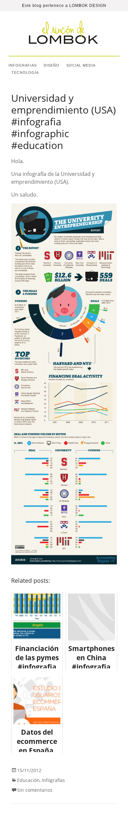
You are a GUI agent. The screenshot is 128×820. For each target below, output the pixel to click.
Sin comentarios (35, 790)
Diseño (51, 65)
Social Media (81, 65)
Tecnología (25, 72)
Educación (28, 780)
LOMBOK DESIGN (87, 5)
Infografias (23, 65)
